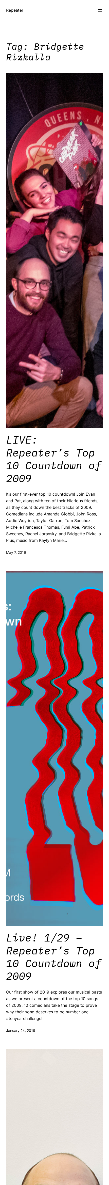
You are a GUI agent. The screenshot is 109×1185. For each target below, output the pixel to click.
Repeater (14, 10)
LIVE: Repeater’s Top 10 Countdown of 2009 (53, 459)
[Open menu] (100, 10)
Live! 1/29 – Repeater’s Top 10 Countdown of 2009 (53, 957)
